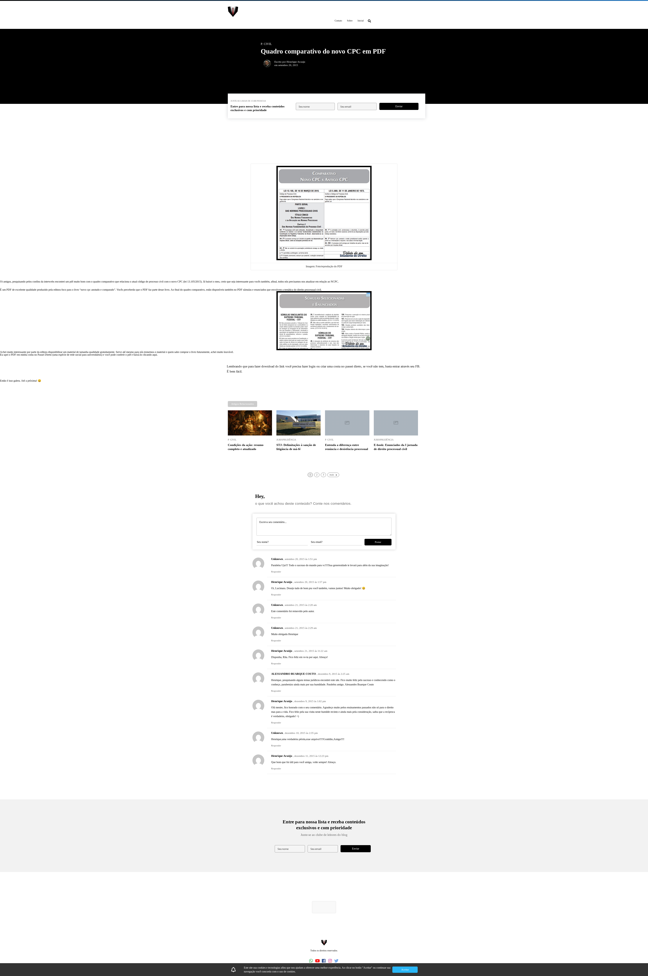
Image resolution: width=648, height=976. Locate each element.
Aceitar (405, 969)
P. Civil (232, 439)
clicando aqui (150, 354)
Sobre (350, 20)
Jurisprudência (286, 439)
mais (332, 474)
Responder (276, 571)
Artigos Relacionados (242, 404)
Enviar (398, 106)
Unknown (277, 559)
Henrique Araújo (281, 582)
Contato (338, 20)
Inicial (361, 20)
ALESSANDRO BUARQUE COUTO (293, 673)
